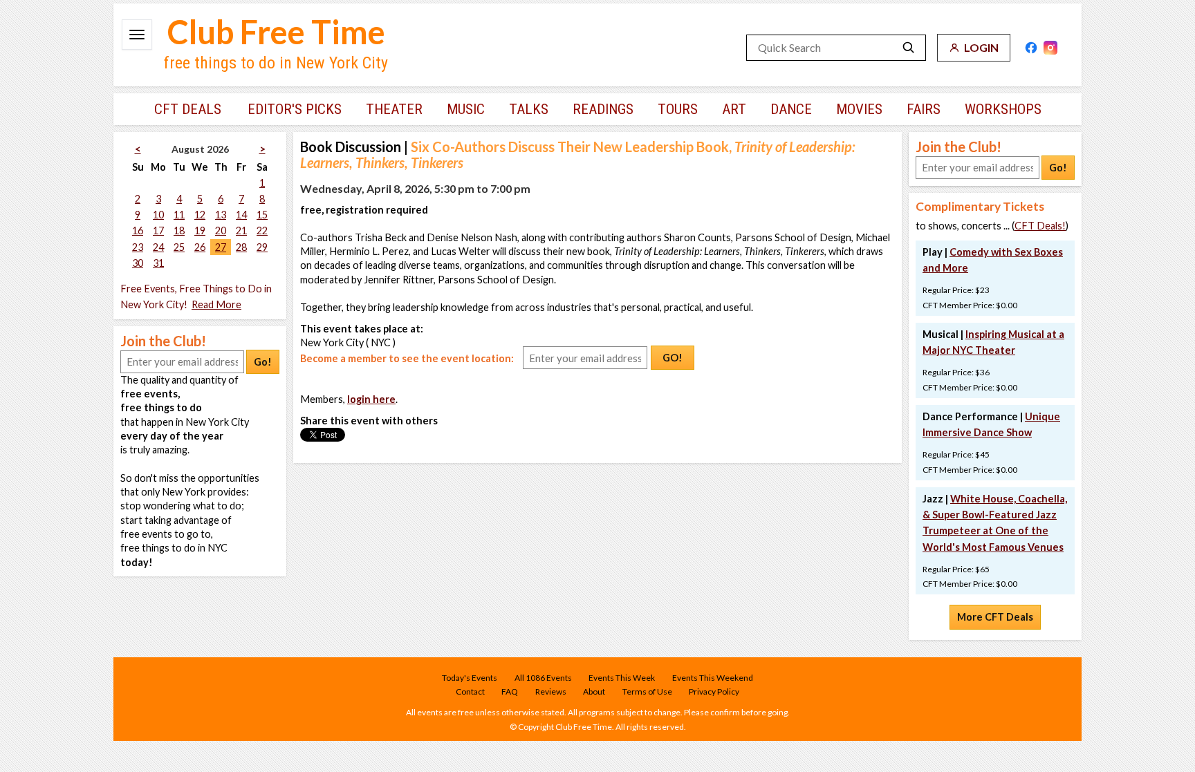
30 (137, 263)
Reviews (550, 691)
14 (241, 214)
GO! (672, 358)
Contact (470, 691)
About (594, 691)
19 (199, 230)
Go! (263, 362)
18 (179, 230)
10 (158, 214)
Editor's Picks (295, 109)
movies (859, 109)
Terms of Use (647, 691)
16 (137, 230)
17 (158, 230)
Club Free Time (276, 31)
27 (220, 247)
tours (678, 109)
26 (199, 247)
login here (371, 399)
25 (179, 247)
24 (158, 247)
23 (137, 247)
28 (241, 247)
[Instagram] (1050, 47)
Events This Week (622, 677)
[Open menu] (137, 34)
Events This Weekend (712, 677)
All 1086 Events (543, 677)
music (466, 109)
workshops (1003, 109)
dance (791, 109)
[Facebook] (1031, 47)
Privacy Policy (714, 691)
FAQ (509, 691)
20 (220, 230)
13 (220, 214)
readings (603, 109)
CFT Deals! (1040, 226)
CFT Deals (187, 109)
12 (199, 214)
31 (158, 263)
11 (179, 214)
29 (262, 247)
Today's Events (469, 677)
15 (262, 214)
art (734, 109)
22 (262, 230)
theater (394, 109)
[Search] (909, 47)
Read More (216, 304)
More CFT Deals (995, 617)
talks (528, 109)
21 (241, 230)
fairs (924, 109)
